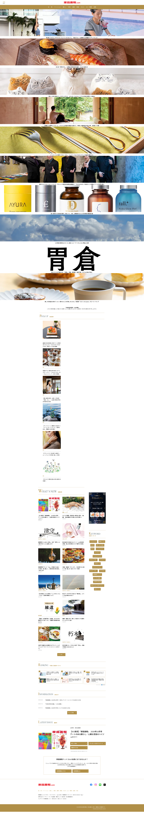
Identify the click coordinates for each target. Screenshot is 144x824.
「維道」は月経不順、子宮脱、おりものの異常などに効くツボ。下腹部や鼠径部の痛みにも (49, 620)
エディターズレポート (97, 567)
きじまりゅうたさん (97, 556)
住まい (63, 615)
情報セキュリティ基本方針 (60, 796)
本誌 (77, 790)
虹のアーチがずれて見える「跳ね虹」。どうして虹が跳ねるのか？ (73, 594)
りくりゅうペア (93, 541)
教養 (78, 7)
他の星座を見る (97, 520)
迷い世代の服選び (97, 578)
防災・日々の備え (100, 545)
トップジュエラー (100, 548)
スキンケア (64, 539)
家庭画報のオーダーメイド (67, 794)
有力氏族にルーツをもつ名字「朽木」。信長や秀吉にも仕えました (73, 646)
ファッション (57, 7)
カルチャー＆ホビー (42, 539)
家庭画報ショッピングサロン (43, 794)
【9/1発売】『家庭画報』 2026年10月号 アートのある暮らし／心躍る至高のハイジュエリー (49, 517)
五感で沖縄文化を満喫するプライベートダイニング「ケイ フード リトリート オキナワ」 (49, 647)
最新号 (39, 512)
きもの (82, 7)
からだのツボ (102, 559)
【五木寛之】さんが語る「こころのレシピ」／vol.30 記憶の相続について (49, 594)
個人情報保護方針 (69, 796)
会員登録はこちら (61, 771)
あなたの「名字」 (93, 570)
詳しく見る (74, 743)
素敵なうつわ (101, 541)
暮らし (64, 7)
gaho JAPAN (59, 794)
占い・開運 (89, 7)
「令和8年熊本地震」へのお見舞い (53, 704)
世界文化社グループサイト (43, 796)
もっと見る (60, 654)
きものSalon (102, 570)
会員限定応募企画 (97, 581)
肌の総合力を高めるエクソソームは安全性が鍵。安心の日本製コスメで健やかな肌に (73, 543)
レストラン (40, 642)
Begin (82, 794)
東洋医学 (40, 615)
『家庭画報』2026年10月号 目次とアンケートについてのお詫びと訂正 (63, 700)
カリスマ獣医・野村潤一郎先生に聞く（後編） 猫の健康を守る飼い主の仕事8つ (73, 516)
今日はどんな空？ (93, 559)
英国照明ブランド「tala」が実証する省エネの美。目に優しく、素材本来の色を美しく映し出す (49, 569)
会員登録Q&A (77, 771)
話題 (95, 7)
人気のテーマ (97, 563)
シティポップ (97, 552)
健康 (73, 7)
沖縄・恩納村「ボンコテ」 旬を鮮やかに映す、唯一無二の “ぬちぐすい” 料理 (73, 568)
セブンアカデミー (53, 794)
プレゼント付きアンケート (96, 743)
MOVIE (92, 545)
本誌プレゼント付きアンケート (97, 585)
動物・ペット (65, 512)
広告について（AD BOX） (62, 798)
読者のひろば (97, 589)
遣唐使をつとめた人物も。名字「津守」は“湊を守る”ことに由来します (49, 543)
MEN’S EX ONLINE (76, 794)
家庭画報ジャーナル (97, 574)
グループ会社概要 (52, 796)
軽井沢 (92, 548)
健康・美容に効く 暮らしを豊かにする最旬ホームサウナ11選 (73, 619)
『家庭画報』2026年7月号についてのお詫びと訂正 (57, 708)
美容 (69, 7)
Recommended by (98, 684)
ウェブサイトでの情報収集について (44, 798)
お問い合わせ (54, 798)
